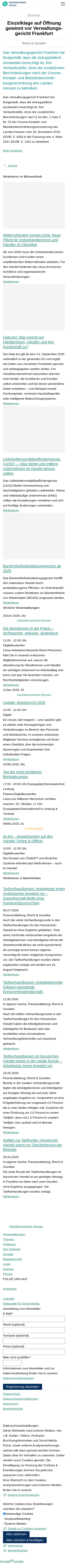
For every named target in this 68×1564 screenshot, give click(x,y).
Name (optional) (14, 1324)
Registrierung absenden (22, 1386)
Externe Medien (16, 1523)
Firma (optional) (13, 1346)
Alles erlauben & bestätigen (24, 1540)
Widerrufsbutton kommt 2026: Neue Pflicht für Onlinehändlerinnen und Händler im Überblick (32, 240)
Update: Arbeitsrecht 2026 (24, 702)
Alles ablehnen (16, 1534)
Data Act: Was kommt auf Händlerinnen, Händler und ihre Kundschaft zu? (28, 342)
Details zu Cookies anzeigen (27, 1528)
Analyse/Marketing (17, 1518)
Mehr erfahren (13, 150)
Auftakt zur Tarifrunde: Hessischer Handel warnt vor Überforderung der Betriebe (32, 1145)
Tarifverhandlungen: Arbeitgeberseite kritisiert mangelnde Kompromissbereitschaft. (33, 987)
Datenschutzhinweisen (18, 1378)
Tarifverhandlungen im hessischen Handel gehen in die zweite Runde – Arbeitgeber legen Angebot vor (32, 1061)
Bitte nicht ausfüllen (17, 1357)
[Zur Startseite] (14, 3)
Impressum (10, 1403)
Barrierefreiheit (13, 1408)
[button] (62, 3)
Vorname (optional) (16, 1335)
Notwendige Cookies (19, 1513)
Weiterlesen (11, 281)
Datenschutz (11, 1394)
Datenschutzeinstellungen (20, 1398)
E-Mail (8, 1313)
